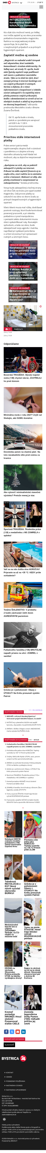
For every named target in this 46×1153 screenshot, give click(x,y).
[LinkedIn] (23, 1031)
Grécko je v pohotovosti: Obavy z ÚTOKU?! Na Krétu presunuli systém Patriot (23, 770)
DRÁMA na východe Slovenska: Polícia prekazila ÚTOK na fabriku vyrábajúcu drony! (24, 764)
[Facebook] (6, 1031)
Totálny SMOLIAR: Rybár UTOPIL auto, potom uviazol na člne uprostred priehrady (23, 757)
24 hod (36, 740)
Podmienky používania (15, 1081)
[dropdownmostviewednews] (23, 735)
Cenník (9, 1077)
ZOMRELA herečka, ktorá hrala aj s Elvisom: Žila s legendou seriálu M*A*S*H (24, 788)
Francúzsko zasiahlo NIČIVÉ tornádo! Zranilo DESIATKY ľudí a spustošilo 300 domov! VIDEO (23, 801)
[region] (21, 3)
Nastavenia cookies (14, 1085)
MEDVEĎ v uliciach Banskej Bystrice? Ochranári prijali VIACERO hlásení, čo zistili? (24, 717)
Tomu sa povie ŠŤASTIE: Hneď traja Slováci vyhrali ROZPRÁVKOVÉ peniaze (22, 795)
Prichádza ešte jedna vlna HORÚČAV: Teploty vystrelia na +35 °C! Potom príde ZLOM (23, 751)
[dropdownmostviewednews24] (23, 808)
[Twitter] (12, 1031)
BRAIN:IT (14, 1141)
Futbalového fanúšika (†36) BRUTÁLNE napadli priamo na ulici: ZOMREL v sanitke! (23, 745)
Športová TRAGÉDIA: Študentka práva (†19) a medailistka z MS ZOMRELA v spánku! (23, 776)
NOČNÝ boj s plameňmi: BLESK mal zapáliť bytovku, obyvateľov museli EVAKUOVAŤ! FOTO (24, 723)
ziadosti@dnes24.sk (9, 1114)
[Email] (17, 1031)
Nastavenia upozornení (16, 1090)
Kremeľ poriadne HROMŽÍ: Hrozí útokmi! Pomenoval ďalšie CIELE (21, 782)
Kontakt (9, 1072)
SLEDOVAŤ (9, 1044)
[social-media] (4, 1119)
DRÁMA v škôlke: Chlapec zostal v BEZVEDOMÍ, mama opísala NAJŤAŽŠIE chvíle (23, 730)
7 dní (30, 740)
